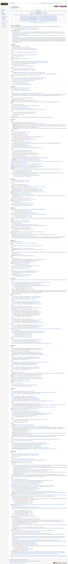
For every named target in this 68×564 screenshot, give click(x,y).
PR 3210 (34, 122)
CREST (44, 62)
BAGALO (35, 302)
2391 (40, 20)
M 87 (58, 124)
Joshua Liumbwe (23, 128)
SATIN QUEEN (49, 545)
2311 (21, 17)
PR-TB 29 (30, 430)
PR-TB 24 (30, 510)
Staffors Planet (33, 93)
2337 (31, 19)
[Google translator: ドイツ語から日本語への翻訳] (59, 6)
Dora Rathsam (14, 114)
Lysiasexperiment (28, 84)
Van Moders (22, 122)
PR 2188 (26, 359)
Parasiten (21, 468)
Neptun (38, 326)
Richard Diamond (15, 339)
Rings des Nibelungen (46, 404)
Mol (37, 75)
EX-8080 (35, 259)
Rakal (20, 318)
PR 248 (40, 445)
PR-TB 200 (26, 89)
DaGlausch (15, 196)
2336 (30, 19)
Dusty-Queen (21, 476)
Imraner (14, 184)
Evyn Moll (13, 61)
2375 (47, 18)
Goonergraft (20, 89)
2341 (21, 20)
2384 (45, 19)
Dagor (38, 486)
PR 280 (31, 306)
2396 (49, 20)
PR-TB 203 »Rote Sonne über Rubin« (25, 200)
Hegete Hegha (14, 358)
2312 (22, 17)
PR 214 (40, 339)
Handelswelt (22, 52)
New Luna (28, 224)
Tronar (24, 318)
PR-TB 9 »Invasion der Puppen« (24, 81)
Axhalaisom (19, 195)
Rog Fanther (20, 539)
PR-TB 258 (30, 511)
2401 (51, 486)
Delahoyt (13, 224)
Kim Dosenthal (14, 302)
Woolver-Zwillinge (16, 318)
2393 (43, 20)
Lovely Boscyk (14, 273)
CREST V (38, 518)
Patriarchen (22, 157)
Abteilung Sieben (24, 363)
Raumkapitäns (57, 508)
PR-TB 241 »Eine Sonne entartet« (24, 180)
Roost (35, 157)
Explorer (14, 446)
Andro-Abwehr (29, 368)
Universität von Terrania (34, 94)
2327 (31, 18)
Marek (16, 481)
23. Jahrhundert (32, 13)
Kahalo (24, 150)
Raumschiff (39, 124)
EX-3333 (43, 419)
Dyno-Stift (15, 537)
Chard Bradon (17, 374)
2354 (45, 16)
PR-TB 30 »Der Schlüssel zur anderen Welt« (50, 551)
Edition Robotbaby (25, 228)
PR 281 (26, 144)
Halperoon (24, 353)
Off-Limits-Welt (45, 101)
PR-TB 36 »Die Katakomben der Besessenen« (53, 328)
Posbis (22, 343)
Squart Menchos (19, 369)
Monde (63, 94)
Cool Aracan (17, 167)
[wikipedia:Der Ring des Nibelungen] (42, 404)
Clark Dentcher (14, 398)
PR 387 (38, 327)
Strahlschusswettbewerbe (49, 117)
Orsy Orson (14, 383)
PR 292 (62, 474)
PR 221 (43, 259)
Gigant (25, 236)
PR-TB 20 (30, 205)
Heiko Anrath (14, 543)
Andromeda (35, 368)
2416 (53, 524)
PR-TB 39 (41, 245)
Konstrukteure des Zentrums (41, 475)
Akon (35, 283)
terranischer (29, 75)
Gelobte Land (26, 469)
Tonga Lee (14, 368)
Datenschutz (11, 562)
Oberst (23, 194)
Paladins (40, 72)
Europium (44, 447)
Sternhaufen (23, 37)
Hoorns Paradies (24, 199)
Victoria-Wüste (44, 524)
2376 (49, 18)
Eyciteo (33, 54)
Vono (22, 252)
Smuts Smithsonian (20, 249)
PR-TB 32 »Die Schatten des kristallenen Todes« (39, 279)
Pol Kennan (14, 331)
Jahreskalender (38, 10)
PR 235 (54, 496)
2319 (35, 17)
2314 (26, 17)
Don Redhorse (16, 491)
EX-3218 (29, 145)
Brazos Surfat (14, 386)
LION (33, 48)
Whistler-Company (24, 225)
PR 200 (26, 34)
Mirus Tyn (16, 100)
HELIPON (32, 340)
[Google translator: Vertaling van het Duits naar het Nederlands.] (61, 6)
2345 (28, 20)
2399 (54, 20)
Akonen (14, 35)
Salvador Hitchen (15, 544)
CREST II (35, 260)
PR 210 (37, 301)
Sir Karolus (29, 189)
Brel (16, 104)
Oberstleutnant (28, 408)
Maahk (20, 445)
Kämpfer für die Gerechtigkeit (24, 553)
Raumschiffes (46, 433)
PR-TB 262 (40, 189)
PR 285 (42, 481)
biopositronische (47, 439)
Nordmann (17, 145)
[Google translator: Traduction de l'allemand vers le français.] (57, 6)
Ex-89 (14, 447)
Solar (26, 508)
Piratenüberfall (60, 545)
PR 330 (36, 543)
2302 (22, 16)
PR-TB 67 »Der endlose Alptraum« (24, 350)
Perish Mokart (19, 482)
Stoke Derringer (24, 245)
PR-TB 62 (47, 447)
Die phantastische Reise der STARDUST (51, 553)
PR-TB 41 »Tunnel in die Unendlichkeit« (40, 214)
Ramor (13, 104)
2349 (35, 20)
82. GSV (36, 403)
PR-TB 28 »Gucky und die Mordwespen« (25, 233)
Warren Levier (14, 340)
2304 (26, 16)
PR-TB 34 (20, 175)
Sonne (26, 447)
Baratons (27, 218)
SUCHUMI (21, 435)
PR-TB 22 (28, 434)
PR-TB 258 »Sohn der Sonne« (36, 504)
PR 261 (35, 397)
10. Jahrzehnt (60, 14)
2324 (26, 18)
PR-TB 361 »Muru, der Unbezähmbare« (36, 530)
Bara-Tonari (38, 218)
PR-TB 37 (18, 253)
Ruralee (37, 508)
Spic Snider (14, 397)
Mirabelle (13, 194)
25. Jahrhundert (44, 13)
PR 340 (65, 124)
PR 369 (54, 448)
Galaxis (31, 95)
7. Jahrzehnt (46, 14)
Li (12, 197)
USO (14, 272)
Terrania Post (42, 61)
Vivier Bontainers (31, 419)
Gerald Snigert (14, 539)
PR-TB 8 (29, 58)
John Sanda (14, 456)
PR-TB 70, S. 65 (33, 255)
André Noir (14, 353)
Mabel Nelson (17, 381)
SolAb (18, 245)
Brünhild (64, 404)
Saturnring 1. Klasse (34, 154)
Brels (28, 197)
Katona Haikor (14, 327)
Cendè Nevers (20, 58)
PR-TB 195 (36, 499)
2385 (47, 19)
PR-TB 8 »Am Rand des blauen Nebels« (47, 161)
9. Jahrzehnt (55, 14)
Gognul (32, 157)
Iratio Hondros (46, 26)
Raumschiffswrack (32, 508)
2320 (16, 8)
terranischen (33, 109)
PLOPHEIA (40, 331)
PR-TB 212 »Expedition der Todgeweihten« (34, 552)
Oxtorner (15, 105)
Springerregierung (18, 84)
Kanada (36, 245)
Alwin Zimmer (24, 474)
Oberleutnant (27, 327)
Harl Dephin (19, 72)
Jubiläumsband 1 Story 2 (27, 381)
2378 (52, 18)
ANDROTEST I (35, 311)
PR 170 (39, 154)
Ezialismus (21, 446)
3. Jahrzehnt (26, 14)
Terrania (32, 195)
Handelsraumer (56, 492)
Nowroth (24, 480)
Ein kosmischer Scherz (56, 169)
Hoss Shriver (14, 497)
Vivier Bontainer (30, 448)
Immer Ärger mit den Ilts (40, 166)
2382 (42, 19)
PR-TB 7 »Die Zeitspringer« (23, 134)
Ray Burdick (14, 260)
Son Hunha (14, 396)
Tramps (51, 234)
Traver (27, 157)
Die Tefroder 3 (20, 517)
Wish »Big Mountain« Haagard (17, 307)
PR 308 (37, 224)
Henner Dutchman (15, 49)
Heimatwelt (34, 218)
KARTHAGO (34, 327)
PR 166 (36, 54)
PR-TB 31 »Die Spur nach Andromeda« (25, 279)
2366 (49, 17)
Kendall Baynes (14, 496)
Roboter (31, 225)
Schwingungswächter (25, 428)
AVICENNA (22, 433)
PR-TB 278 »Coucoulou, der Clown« (47, 504)
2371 (40, 18)
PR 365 (43, 476)
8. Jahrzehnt (51, 14)
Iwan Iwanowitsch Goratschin (44, 435)
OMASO (36, 398)
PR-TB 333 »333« (22, 140)
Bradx (16, 445)
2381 (40, 19)
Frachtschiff (14, 546)
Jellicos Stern (33, 224)
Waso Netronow (14, 48)
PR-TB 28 (54, 234)
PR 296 (22, 99)
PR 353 (64, 373)
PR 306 (39, 398)
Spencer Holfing (14, 282)
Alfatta (23, 89)
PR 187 (61, 95)
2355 (47, 16)
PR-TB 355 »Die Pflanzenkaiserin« (24, 530)
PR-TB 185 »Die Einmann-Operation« (38, 485)
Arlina (13, 89)
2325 (28, 18)
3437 (27, 73)
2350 (37, 20)
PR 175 (46, 61)
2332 (22, 19)
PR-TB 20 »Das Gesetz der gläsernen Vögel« (26, 204)
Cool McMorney (17, 422)
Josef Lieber (14, 518)
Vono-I (20, 252)
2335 (28, 19)
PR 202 (38, 265)
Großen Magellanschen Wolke (35, 428)
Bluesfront (13, 34)
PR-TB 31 (48, 285)
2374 (45, 18)
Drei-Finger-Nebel (41, 466)
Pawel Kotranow (14, 301)
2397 (50, 20)
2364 (45, 17)
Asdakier (33, 353)
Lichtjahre (64, 37)
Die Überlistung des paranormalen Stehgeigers (36, 553)
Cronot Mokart (14, 326)
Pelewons (15, 475)
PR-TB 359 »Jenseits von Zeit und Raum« (39, 328)
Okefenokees (58, 475)
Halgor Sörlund (14, 259)
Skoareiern (36, 476)
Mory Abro (16, 64)
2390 (56, 19)
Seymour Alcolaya (15, 291)
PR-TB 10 (19, 196)
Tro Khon (58, 428)
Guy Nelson (61, 508)
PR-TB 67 (41, 353)
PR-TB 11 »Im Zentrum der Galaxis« (25, 169)
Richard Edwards (15, 283)
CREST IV (37, 307)
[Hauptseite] (4, 4)
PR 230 (34, 194)
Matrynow (29, 474)
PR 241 (41, 374)
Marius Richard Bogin (20, 550)
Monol (30, 475)
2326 (30, 18)
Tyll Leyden (19, 189)
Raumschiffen (29, 392)
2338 (33, 19)
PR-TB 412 (30, 90)
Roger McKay (14, 306)
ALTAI (41, 259)
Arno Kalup (32, 282)
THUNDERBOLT (39, 234)
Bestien (32, 476)
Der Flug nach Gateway (27, 29)
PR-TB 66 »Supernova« (33, 516)
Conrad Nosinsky (17, 377)
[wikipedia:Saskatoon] (29, 245)
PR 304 (31, 434)
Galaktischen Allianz (56, 95)
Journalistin (36, 61)
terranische (31, 290)
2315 (28, 17)
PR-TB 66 (30, 523)
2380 (56, 18)
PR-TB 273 (30, 503)
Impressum (20, 562)
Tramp (40, 236)
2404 (58, 536)
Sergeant (33, 249)
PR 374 (41, 147)
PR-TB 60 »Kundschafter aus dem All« (25, 485)
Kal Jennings (14, 146)
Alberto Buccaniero (15, 508)
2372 (42, 18)
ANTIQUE (34, 467)
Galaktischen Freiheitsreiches (41, 498)
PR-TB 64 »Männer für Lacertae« (25, 274)
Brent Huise (14, 310)
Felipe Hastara (14, 414)
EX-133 (14, 252)
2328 (33, 18)
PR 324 (23, 104)
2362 (41, 17)
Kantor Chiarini (14, 147)
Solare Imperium (49, 252)
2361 (40, 17)
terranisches (15, 172)
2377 (50, 18)
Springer (41, 35)
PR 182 (37, 63)
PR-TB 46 (60, 26)
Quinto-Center (21, 427)
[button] (4, 16)
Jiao (13, 517)
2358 (52, 16)
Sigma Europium (30, 447)
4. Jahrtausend (44, 12)
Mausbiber (18, 234)
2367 (50, 17)
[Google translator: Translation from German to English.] (65, 6)
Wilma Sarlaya (24, 255)
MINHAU (23, 123)
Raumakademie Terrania (38, 231)
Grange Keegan (23, 424)
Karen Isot (15, 54)
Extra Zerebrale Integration (26, 26)
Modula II (60, 528)
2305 (28, 16)
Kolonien (28, 35)
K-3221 (45, 413)
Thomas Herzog (14, 108)
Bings (18, 117)
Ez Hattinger (14, 348)
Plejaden (33, 37)
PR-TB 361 (30, 549)
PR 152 (32, 108)
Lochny (22, 248)
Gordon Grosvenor (26, 499)
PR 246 (38, 260)
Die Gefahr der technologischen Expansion (22, 536)
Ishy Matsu (14, 230)
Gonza (35, 75)
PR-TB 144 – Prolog (44, 225)
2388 (52, 19)
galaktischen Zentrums (34, 433)
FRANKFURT (59, 474)
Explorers (26, 108)
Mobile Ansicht (24, 562)
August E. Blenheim (34, 536)
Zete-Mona (25, 468)
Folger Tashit (14, 312)
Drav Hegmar (14, 393)
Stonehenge (37, 189)
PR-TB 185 (41, 493)
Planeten (57, 26)
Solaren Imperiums (29, 194)
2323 (24, 18)
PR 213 (22, 383)
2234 (38, 175)
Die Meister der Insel (43, 22)
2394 (45, 20)
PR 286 (50, 343)
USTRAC (35, 272)
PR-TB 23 (27, 268)
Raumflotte (21, 155)
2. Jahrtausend (32, 12)
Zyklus (20, 161)
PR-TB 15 (27, 264)
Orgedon (43, 469)
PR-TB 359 (30, 334)
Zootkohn (16, 476)
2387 (50, 19)
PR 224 (21, 241)
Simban (38, 157)
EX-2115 (29, 108)
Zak (17, 545)
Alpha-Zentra (31, 445)
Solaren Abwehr (31, 363)
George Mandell (18, 466)
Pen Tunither (14, 487)
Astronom (24, 197)
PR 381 (44, 191)
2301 (21, 16)
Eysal (31, 54)
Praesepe (27, 37)
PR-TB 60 (53, 491)
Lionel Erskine (14, 154)
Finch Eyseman (15, 375)
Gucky (16, 189)
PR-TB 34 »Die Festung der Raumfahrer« (25, 214)
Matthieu (13, 62)
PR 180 (47, 62)
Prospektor (15, 369)
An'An (30, 521)
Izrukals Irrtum (39, 165)
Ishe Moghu (15, 408)
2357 (50, 16)
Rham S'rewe (14, 285)
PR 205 (38, 321)
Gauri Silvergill (14, 122)
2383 (43, 19)
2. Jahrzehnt (21, 14)
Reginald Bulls (26, 160)
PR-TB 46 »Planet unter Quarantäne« (25, 461)
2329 (35, 18)
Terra (32, 188)
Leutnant (28, 48)
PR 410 (29, 185)
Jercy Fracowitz (15, 379)
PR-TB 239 (27, 72)
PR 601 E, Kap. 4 (21, 80)
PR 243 (32, 497)
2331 (21, 19)
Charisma (39, 109)
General (26, 403)
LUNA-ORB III (16, 144)
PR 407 (26, 184)
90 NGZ (46, 537)
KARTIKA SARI (33, 455)
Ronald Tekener (17, 359)
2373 (43, 18)
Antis (45, 35)
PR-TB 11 (30, 170)
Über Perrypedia (16, 562)
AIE (28, 306)
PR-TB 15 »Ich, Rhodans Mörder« (24, 263)
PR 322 (28, 429)
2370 (56, 17)
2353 (43, 16)
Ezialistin (20, 255)
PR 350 (44, 72)
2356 (49, 16)
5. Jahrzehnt (36, 14)
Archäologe (31, 326)
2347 (31, 20)
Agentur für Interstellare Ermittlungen (27, 542)
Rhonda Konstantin (15, 63)
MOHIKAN (36, 339)
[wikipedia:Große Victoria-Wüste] (41, 524)
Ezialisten (18, 472)
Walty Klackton (14, 258)
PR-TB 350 (43, 109)
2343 (24, 20)
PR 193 (35, 49)
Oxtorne (32, 172)
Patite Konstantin (15, 156)
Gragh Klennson (19, 528)
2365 (47, 17)
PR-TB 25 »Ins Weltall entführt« (40, 209)
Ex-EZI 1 (39, 465)
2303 (24, 16)
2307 (31, 16)
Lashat (29, 492)
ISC (28, 220)
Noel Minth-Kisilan (16, 191)
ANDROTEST (34, 301)
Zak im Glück (53, 530)
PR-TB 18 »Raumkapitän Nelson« (36, 551)
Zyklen (31, 22)
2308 (33, 16)
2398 (52, 20)
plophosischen (34, 62)
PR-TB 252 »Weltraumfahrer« (50, 485)
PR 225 (44, 331)
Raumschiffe (23, 373)
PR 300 (35, 415)
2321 (21, 18)
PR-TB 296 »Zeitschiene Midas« (58, 504)
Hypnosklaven (14, 529)
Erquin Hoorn (14, 52)
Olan (32, 521)
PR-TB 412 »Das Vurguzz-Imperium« (22, 162)
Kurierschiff (17, 435)
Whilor (28, 462)
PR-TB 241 (27, 181)
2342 (22, 20)
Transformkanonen (35, 427)
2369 (54, 17)
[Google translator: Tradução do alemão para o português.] (55, 6)
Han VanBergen (15, 75)
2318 (33, 17)
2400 (56, 20)
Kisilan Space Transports (38, 191)
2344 (26, 20)
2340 (37, 19)
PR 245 (45, 354)
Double (26, 235)
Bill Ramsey (14, 155)
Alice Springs (59, 537)
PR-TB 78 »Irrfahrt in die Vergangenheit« (20, 552)
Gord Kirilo (15, 412)
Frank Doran (14, 99)
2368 (52, 17)
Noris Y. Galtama (15, 419)
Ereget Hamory (14, 399)
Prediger (61, 472)
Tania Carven (24, 189)
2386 (49, 19)
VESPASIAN (39, 249)
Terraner (14, 37)
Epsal (19, 296)
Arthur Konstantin (32, 63)
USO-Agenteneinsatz (27, 498)
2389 (54, 19)
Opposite (50, 465)
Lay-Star (19, 481)
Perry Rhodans (41, 37)
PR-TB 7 (27, 135)
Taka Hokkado (17, 486)
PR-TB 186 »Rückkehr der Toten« (24, 409)
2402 (38, 445)
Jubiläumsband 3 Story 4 (28, 176)
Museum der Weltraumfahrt (60, 524)
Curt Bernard (14, 265)
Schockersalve (23, 497)
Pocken (32, 492)
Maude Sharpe (18, 499)
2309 (35, 16)
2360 (56, 16)
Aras (43, 35)
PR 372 (47, 419)
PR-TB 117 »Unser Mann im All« (37, 163)
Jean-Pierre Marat (15, 440)
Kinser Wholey (20, 354)
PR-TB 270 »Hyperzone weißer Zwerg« (38, 186)
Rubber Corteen (14, 223)
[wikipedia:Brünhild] (62, 404)
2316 (30, 17)
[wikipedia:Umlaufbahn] (27, 188)
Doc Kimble (14, 413)
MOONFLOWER (19, 188)
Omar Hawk (14, 201)
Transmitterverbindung (23, 475)
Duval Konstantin (15, 139)
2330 (37, 18)
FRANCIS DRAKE (34, 399)
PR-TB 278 (30, 512)
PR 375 (42, 284)
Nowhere (29, 47)
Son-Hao (13, 349)
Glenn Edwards (54, 435)
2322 (22, 18)
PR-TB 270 (40, 190)
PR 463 (20, 73)
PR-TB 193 (31, 248)
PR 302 (24, 64)
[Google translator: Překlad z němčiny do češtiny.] (63, 6)
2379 (54, 18)
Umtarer (20, 469)
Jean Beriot (14, 531)
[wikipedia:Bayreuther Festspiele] (32, 404)
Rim (12, 254)
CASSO (34, 331)
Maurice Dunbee (25, 220)
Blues (45, 491)
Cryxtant (26, 52)
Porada (62, 252)
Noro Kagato (14, 364)
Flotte (13, 39)
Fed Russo (14, 321)
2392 (42, 20)
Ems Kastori (14, 403)
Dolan (49, 124)
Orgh (32, 234)
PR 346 (44, 123)
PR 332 (42, 326)
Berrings (13, 77)
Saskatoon (32, 245)
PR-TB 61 (36, 522)
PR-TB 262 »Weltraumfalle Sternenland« (25, 186)
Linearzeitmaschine (39, 123)
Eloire (18, 353)
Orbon (27, 150)
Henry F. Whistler (15, 225)
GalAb (33, 49)
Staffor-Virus (19, 93)
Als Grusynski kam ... (27, 297)
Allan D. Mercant (56, 290)
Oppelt (13, 332)
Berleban (28, 154)
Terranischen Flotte (29, 146)
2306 (30, 16)
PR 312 (43, 249)
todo (13, 29)
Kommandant (36, 72)
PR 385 (38, 399)
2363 (43, 17)
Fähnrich (24, 68)
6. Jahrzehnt (41, 14)
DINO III (54, 539)
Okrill (17, 105)
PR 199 (39, 75)
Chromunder (27, 195)
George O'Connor (15, 455)
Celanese (36, 491)
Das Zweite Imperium (36, 22)
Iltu (13, 241)
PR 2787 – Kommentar (34, 52)
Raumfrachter (35, 290)
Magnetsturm (22, 447)
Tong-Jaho (14, 311)
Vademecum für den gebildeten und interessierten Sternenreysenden (35, 285)
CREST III (39, 296)
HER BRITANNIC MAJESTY (49, 508)
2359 (54, 16)
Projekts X (31, 122)
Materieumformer (16, 343)
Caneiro (13, 68)
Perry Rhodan (38, 195)
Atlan (13, 427)
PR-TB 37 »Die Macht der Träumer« (53, 279)
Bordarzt (27, 399)
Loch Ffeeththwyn (26, 248)
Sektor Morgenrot (16, 415)
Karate (35, 486)
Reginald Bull (44, 195)
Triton (36, 326)
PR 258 (35, 396)
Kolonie (36, 109)
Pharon (64, 472)
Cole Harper (14, 322)
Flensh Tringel (35, 446)
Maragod (38, 469)
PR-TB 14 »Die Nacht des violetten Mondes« (38, 169)
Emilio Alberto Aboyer (15, 363)
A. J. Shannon (14, 284)
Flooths (20, 150)
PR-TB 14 (30, 171)
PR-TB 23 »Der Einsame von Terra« (26, 267)
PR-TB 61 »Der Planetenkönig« (24, 516)
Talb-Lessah (14, 185)
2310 (37, 16)
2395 (47, 20)
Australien (49, 524)
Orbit (29, 188)
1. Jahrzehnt (16, 14)
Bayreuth (34, 404)
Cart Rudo (13, 296)
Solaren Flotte (28, 386)
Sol (14, 38)
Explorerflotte (15, 392)
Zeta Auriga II (30, 373)
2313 (24, 17)
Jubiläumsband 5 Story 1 (35, 29)
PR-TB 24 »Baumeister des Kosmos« (25, 504)
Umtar (37, 466)
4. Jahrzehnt (31, 14)
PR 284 (37, 363)
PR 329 (38, 408)
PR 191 (35, 48)
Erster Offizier (27, 310)
